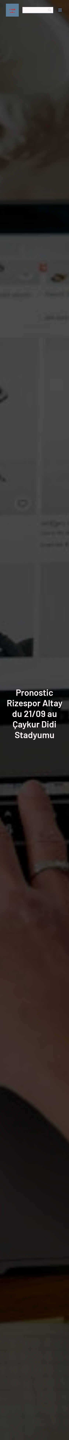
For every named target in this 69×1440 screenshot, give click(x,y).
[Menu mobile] (60, 10)
